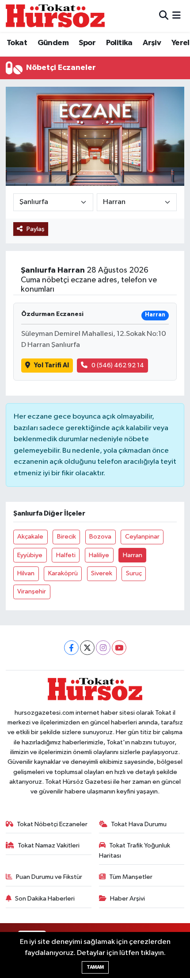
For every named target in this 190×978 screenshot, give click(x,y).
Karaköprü (63, 573)
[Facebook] (71, 647)
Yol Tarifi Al (51, 365)
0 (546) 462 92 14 (117, 365)
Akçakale (30, 536)
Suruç (134, 573)
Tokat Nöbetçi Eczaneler (52, 824)
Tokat (17, 43)
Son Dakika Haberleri (45, 898)
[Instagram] (103, 647)
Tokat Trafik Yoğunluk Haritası (135, 850)
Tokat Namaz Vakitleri (49, 845)
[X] (87, 647)
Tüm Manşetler (130, 877)
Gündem (53, 43)
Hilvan (25, 573)
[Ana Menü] (176, 15)
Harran (132, 555)
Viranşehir (31, 591)
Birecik (66, 536)
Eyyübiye (29, 555)
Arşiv (152, 43)
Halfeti (66, 555)
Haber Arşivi (127, 898)
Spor (87, 43)
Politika (119, 43)
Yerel (180, 43)
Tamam (95, 967)
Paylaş (36, 229)
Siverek (101, 573)
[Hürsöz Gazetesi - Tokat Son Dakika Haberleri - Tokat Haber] (55, 16)
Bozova (100, 536)
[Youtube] (119, 647)
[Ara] (163, 15)
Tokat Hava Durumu (139, 824)
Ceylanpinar (142, 536)
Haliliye (99, 555)
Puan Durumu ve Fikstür (49, 877)
